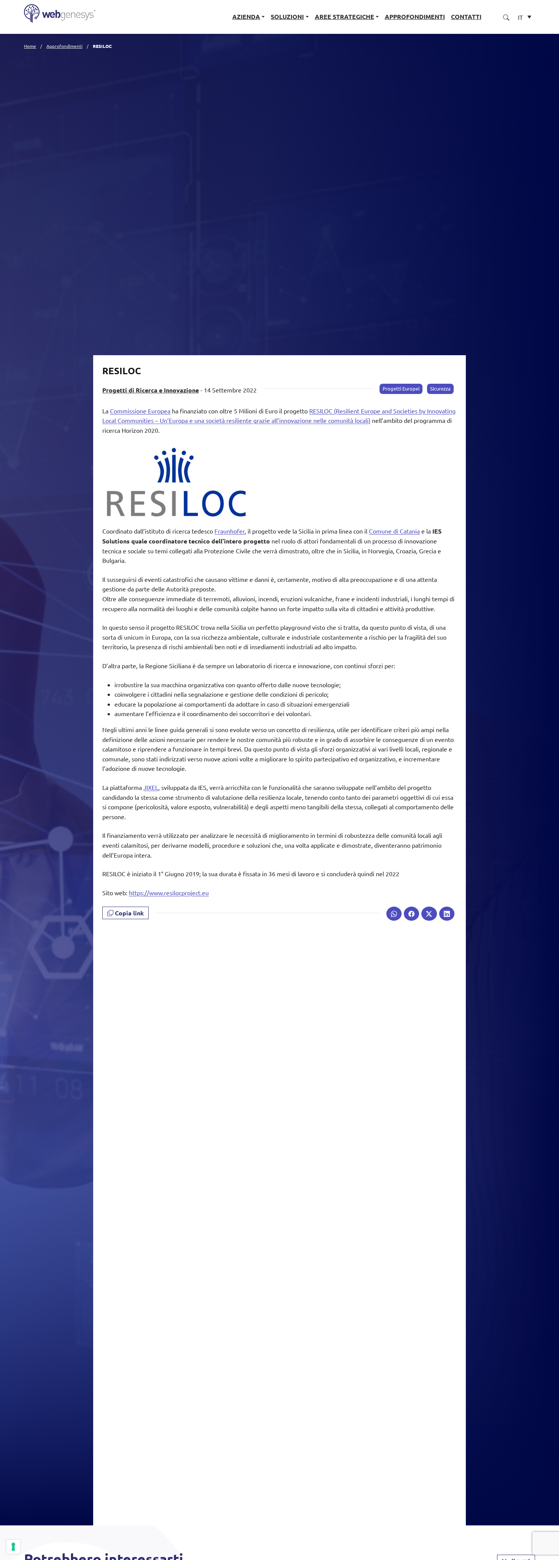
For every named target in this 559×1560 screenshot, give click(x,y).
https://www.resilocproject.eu (169, 892)
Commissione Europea (140, 411)
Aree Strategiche (344, 17)
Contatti (466, 17)
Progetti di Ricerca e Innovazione (150, 390)
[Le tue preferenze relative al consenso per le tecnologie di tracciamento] (13, 1546)
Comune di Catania (394, 531)
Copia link (128, 913)
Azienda (246, 17)
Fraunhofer (229, 531)
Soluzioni (287, 17)
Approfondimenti (415, 17)
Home (30, 46)
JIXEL (150, 787)
